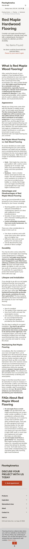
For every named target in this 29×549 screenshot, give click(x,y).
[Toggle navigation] (25, 5)
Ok (14, 543)
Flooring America (6, 12)
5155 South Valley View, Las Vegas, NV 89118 (13, 521)
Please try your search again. (14, 53)
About (4, 508)
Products (5, 496)
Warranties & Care (8, 504)
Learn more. (12, 540)
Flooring (15, 12)
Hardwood (22, 12)
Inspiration (5, 500)
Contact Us (5, 512)
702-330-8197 (5, 5)
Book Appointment (13, 483)
